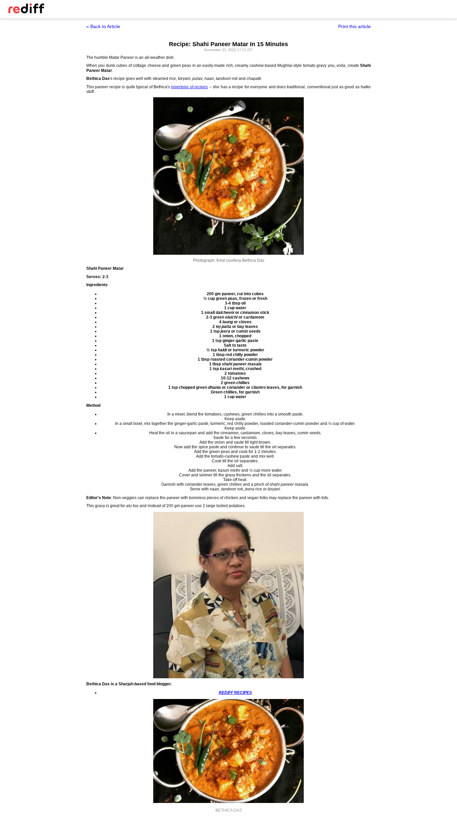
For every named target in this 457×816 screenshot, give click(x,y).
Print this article (354, 26)
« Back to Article (103, 26)
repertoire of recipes (189, 87)
